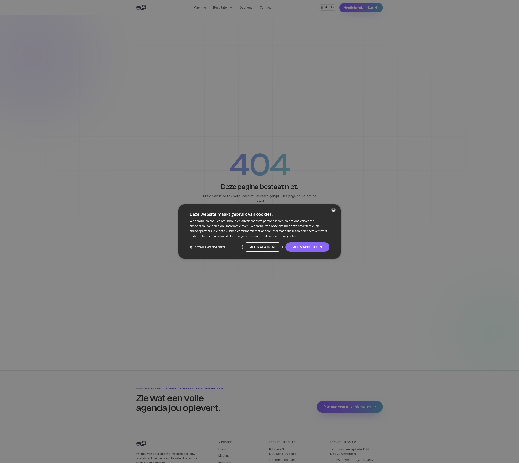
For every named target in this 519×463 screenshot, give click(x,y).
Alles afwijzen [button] (262, 247)
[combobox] (333, 210)
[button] (207, 247)
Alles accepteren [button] (307, 247)
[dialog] (259, 231)
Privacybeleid (288, 236)
